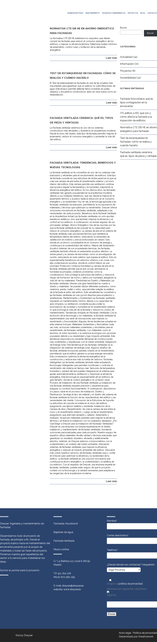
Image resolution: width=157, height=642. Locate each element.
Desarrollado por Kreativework (136, 636)
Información (127, 63)
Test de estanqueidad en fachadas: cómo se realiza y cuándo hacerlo (136, 142)
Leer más (111, 57)
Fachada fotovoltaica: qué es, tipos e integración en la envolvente (136, 102)
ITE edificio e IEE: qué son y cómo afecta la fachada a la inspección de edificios (136, 117)
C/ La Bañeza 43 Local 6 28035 (72, 561)
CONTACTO (152, 13)
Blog (142, 13)
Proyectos (133, 13)
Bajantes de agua (63, 532)
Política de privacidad (145, 632)
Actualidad (126, 56)
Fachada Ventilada (64, 540)
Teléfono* (112, 550)
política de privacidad (131, 583)
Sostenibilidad (128, 77)
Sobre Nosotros (75, 13)
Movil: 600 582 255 (64, 577)
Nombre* (112, 520)
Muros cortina (61, 549)
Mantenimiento (93, 13)
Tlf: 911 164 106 (62, 573)
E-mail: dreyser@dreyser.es (69, 585)
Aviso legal (125, 632)
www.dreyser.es (72, 589)
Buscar (123, 27)
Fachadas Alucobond (66, 523)
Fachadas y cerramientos (113, 13)
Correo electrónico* (118, 535)
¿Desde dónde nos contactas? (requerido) (131, 564)
